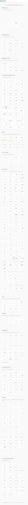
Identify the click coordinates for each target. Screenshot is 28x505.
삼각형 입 (4, 397)
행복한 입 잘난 (5, 7)
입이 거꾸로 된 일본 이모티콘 (7, 458)
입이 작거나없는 (5, 152)
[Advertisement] (13, 15)
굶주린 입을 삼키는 (5, 34)
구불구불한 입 (4, 330)
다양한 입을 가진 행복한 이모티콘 (8, 75)
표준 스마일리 (4, 169)
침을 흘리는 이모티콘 (6, 58)
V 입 (3, 296)
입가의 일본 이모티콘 (6, 367)
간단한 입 (4, 313)
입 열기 (3, 132)
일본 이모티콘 (5, 502)
